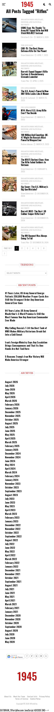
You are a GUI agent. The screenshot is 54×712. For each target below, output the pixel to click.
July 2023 (9, 498)
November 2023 (12, 483)
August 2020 (11, 630)
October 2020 (12, 623)
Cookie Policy (35, 699)
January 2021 (11, 611)
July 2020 (9, 634)
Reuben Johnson (27, 144)
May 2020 (10, 642)
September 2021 (13, 581)
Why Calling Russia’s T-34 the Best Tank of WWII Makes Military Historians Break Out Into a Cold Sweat (26, 331)
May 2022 (10, 551)
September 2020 (13, 627)
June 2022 (10, 547)
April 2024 (10, 468)
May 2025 (10, 434)
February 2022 (12, 562)
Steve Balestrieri (27, 55)
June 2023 (10, 502)
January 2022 (11, 566)
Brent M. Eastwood (28, 97)
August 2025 (11, 423)
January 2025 (11, 449)
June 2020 (10, 638)
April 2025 (10, 438)
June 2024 (10, 461)
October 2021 (11, 578)
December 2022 (13, 525)
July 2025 (9, 427)
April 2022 (10, 555)
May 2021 (9, 596)
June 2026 (10, 389)
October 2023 (12, 487)
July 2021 (9, 589)
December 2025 (13, 412)
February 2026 (12, 404)
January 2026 (11, 408)
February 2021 (12, 608)
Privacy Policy (44, 696)
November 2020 (12, 619)
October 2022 (12, 532)
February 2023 (12, 517)
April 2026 (10, 397)
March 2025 (11, 442)
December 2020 (13, 615)
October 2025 (12, 419)
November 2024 (13, 457)
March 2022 (11, 559)
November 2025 (12, 416)
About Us (7, 696)
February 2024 (12, 476)
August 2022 (11, 540)
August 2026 (11, 382)
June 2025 (10, 431)
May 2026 (10, 393)
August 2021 (11, 585)
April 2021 (10, 600)
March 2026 (11, 401)
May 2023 (10, 506)
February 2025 (12, 446)
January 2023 (11, 521)
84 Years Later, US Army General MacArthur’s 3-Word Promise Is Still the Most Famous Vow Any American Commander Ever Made (26, 315)
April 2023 (10, 510)
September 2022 (13, 536)
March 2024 (11, 472)
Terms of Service (21, 699)
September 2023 (13, 491)
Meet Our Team (19, 696)
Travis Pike (25, 80)
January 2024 (11, 480)
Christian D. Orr (27, 37)
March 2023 (11, 514)
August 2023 (11, 495)
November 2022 (12, 529)
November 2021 (12, 574)
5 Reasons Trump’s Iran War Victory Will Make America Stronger (24, 358)
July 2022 (9, 544)
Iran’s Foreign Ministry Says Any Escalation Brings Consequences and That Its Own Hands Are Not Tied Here (26, 346)
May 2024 (10, 465)
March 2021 (11, 604)
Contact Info (32, 696)
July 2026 (9, 385)
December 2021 (12, 570)
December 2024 (13, 453)
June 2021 (10, 593)
